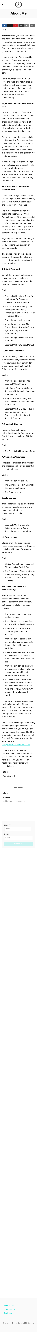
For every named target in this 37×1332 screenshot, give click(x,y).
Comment (6, 798)
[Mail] (26, 25)
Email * (7, 834)
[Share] (4, 25)
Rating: (5, 793)
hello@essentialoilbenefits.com (16, 744)
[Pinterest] (15, 25)
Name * (7, 825)
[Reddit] (21, 25)
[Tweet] (10, 25)
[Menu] (3, 4)
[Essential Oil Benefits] (18, 4)
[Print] (32, 25)
